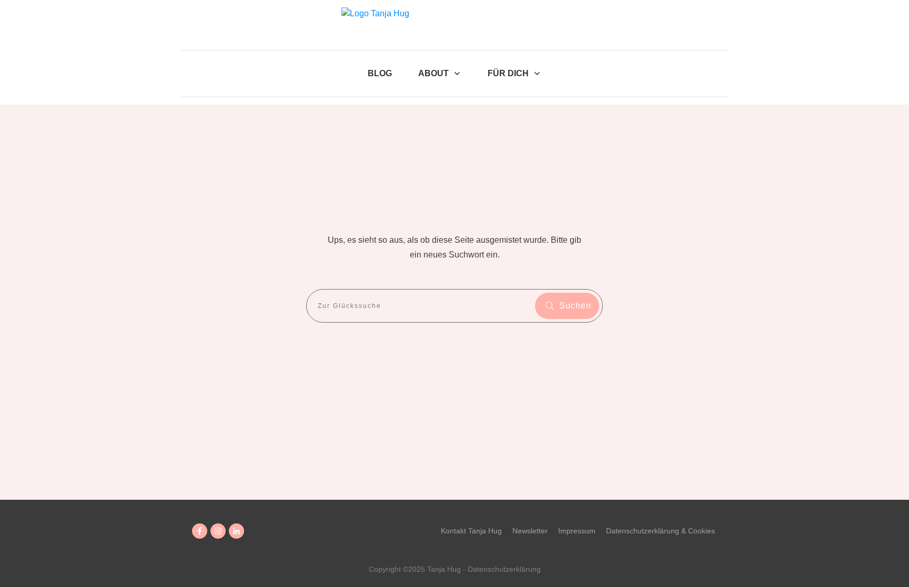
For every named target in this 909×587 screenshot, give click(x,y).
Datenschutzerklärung (504, 569)
